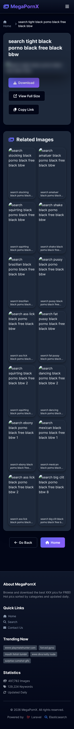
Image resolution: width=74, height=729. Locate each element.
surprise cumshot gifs (17, 660)
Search (12, 622)
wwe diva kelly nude (44, 654)
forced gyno (47, 647)
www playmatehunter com (20, 647)
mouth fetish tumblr (16, 654)
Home (7, 26)
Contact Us (15, 627)
